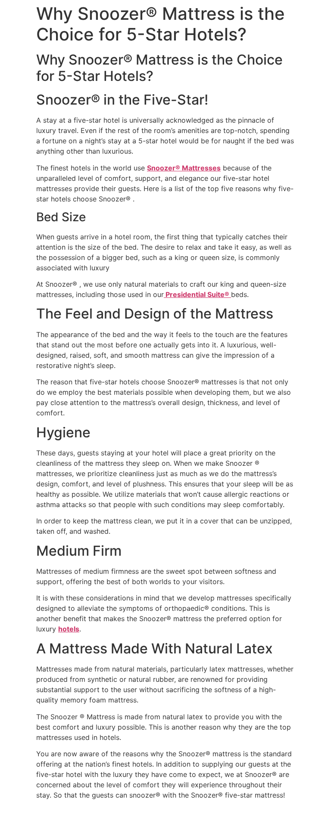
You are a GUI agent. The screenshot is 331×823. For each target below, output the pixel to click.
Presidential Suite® (197, 294)
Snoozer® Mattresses (184, 168)
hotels (68, 629)
